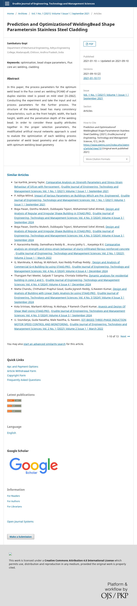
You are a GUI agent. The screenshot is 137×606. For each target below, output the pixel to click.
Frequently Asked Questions (24, 380)
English (11, 433)
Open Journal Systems (20, 521)
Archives (22, 13)
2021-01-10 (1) (92, 78)
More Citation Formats (98, 159)
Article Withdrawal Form (21, 371)
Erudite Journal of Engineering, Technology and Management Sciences (53, 3)
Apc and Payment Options (22, 366)
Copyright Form (16, 375)
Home (10, 13)
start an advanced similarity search (45, 344)
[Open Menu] (7, 3)
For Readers (13, 495)
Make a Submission (21, 536)
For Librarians (14, 506)
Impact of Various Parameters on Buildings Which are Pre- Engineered (77, 195)
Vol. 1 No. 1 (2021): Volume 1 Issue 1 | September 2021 (60, 13)
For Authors (13, 501)
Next (123, 336)
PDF (90, 43)
